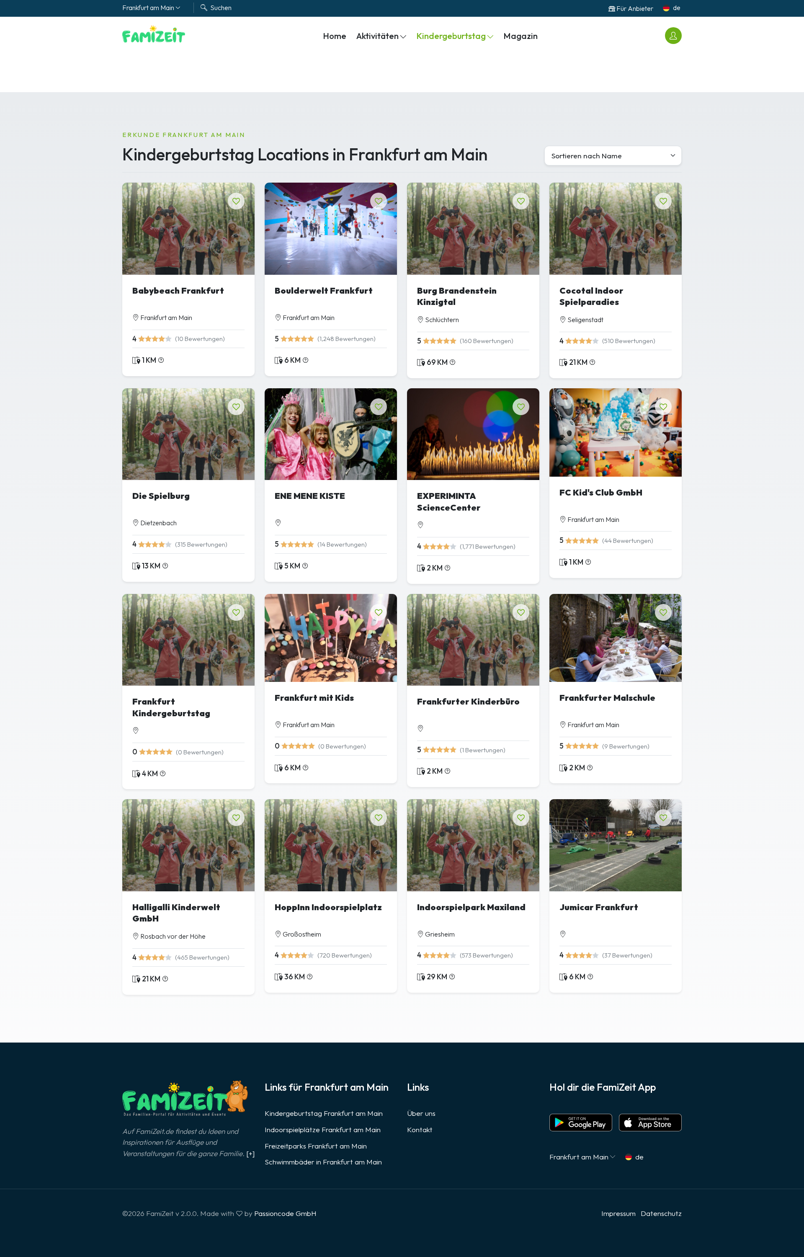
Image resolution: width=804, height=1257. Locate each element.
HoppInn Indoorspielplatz (328, 907)
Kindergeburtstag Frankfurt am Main (324, 1113)
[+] (250, 1153)
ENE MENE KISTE (310, 495)
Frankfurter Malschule (607, 697)
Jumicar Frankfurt (598, 907)
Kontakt (420, 1129)
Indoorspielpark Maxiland (471, 907)
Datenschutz (661, 1213)
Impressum (618, 1213)
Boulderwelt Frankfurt (324, 290)
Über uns (421, 1113)
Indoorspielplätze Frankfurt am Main (323, 1129)
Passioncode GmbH (285, 1213)
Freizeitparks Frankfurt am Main (316, 1145)
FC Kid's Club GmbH (600, 492)
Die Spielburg (161, 495)
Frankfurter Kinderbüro (468, 701)
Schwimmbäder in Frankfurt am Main (323, 1161)
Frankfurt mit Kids (314, 697)
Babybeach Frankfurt (178, 290)
